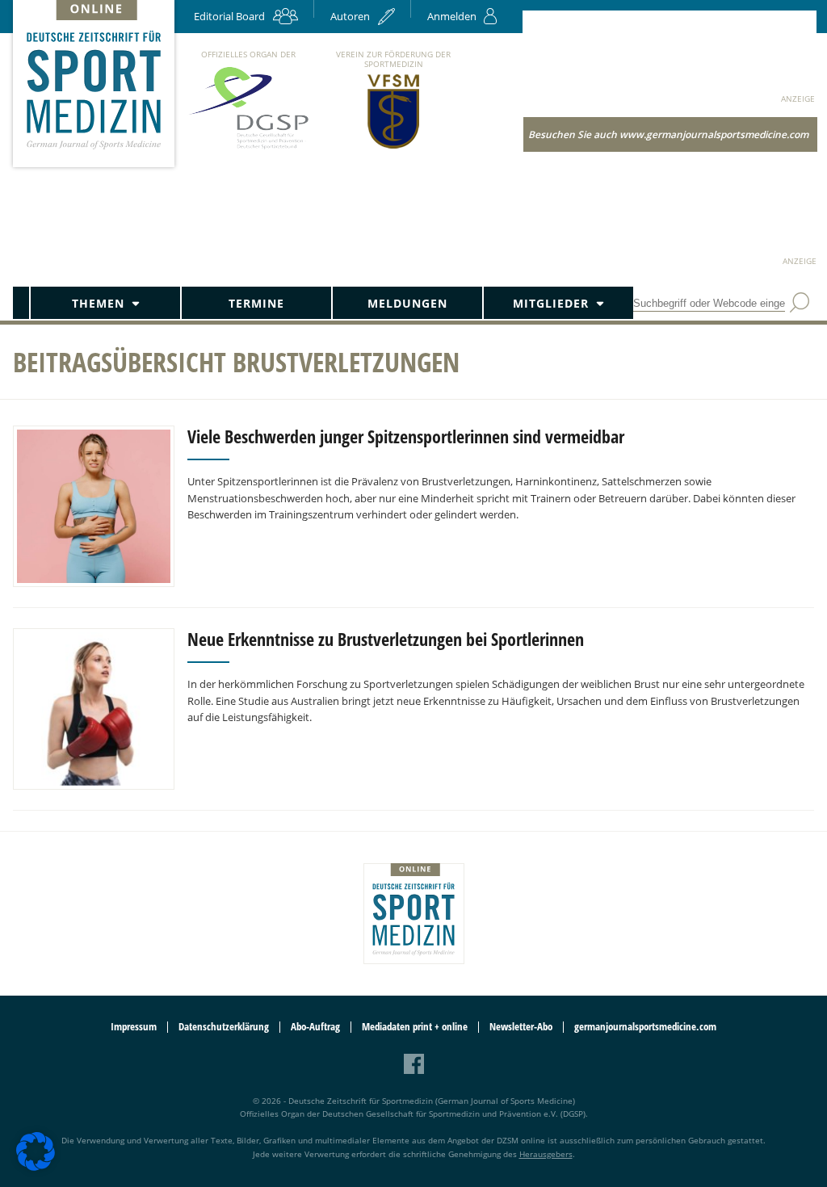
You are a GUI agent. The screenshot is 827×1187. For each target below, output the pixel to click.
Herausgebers (546, 1154)
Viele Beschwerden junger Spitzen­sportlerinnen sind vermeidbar (405, 436)
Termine (256, 303)
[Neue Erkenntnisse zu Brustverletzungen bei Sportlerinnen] (93, 709)
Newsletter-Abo (520, 1026)
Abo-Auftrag (315, 1026)
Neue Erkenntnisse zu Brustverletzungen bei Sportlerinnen (385, 639)
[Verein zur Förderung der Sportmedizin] (394, 147)
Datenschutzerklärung (223, 1026)
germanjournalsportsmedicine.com (645, 1026)
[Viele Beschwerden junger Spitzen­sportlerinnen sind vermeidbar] (93, 506)
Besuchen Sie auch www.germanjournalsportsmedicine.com (668, 134)
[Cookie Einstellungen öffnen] (35, 1168)
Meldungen (407, 303)
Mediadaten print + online (415, 1026)
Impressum (134, 1026)
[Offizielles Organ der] (248, 148)
